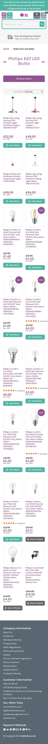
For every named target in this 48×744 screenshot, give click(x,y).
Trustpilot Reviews (12, 673)
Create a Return (10, 669)
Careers (6, 654)
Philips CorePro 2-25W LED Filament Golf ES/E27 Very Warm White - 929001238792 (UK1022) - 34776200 (12, 306)
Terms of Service (11, 662)
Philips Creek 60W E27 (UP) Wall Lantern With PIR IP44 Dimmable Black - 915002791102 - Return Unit (35, 575)
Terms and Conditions (13, 651)
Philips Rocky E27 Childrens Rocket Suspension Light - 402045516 (12, 177)
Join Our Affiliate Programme (17, 658)
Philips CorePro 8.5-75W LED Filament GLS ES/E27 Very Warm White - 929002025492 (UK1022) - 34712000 (12, 510)
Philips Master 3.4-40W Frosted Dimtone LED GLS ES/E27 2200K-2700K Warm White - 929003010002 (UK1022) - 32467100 (12, 577)
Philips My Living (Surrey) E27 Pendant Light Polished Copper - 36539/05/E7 (12, 123)
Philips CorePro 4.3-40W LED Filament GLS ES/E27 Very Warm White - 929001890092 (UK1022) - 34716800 (12, 440)
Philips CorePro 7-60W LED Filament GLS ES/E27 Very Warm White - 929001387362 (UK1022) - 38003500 (35, 376)
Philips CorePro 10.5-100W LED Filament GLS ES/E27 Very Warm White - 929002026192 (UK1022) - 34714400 (35, 307)
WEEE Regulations (12, 647)
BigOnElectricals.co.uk (14, 710)
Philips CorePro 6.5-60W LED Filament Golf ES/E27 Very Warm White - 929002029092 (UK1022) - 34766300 (35, 238)
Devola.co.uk (9, 718)
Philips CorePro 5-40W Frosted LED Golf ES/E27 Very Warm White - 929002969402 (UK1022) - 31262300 (12, 237)
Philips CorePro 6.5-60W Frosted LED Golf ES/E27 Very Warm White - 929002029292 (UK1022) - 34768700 (35, 439)
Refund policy (10, 666)
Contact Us (8, 636)
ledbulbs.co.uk (28, 736)
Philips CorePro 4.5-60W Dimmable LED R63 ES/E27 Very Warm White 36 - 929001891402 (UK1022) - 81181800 (12, 377)
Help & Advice (10, 683)
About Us (7, 632)
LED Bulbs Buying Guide (15, 687)
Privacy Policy (9, 643)
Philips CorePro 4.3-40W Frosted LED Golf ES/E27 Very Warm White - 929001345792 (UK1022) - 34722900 (35, 508)
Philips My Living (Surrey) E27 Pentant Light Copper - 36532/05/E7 (34, 123)
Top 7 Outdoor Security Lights (17, 698)
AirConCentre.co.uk (12, 706)
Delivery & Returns (12, 639)
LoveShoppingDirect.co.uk (16, 714)
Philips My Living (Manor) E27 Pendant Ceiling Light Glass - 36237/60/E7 (34, 179)
